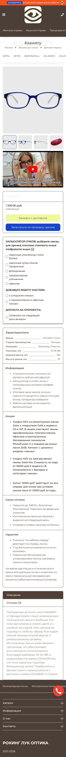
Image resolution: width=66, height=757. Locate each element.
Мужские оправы (36, 30)
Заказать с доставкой (33, 218)
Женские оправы (12, 30)
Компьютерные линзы (15, 686)
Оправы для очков (28, 47)
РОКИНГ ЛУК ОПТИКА (25, 743)
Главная (9, 47)
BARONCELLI (31, 56)
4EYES (17, 56)
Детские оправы (52, 47)
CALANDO (49, 56)
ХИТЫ (6, 56)
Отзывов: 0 (12, 196)
